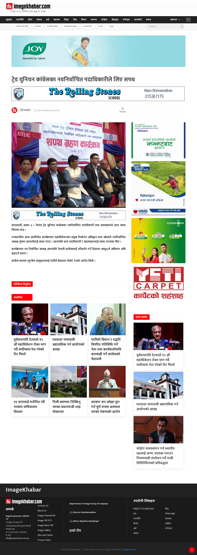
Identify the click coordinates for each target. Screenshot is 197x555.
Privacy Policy (44, 540)
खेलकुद (115, 20)
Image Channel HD (46, 516)
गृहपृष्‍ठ (9, 20)
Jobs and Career (45, 535)
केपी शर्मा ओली (23, 26)
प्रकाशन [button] (173, 20)
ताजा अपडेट (141, 317)
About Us (42, 511)
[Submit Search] (182, 26)
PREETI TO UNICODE (143, 509)
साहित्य (104, 20)
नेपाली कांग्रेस (53, 26)
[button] (188, 19)
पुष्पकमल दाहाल (71, 26)
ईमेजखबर (25, 110)
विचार (83, 20)
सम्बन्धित (18, 298)
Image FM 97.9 (45, 520)
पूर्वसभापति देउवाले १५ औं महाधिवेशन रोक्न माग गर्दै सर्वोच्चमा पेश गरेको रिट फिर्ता (155, 360)
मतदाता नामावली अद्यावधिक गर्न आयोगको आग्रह (157, 406)
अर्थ (47, 20)
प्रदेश (30, 20)
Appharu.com (130, 550)
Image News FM (45, 525)
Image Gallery (44, 530)
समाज (39, 20)
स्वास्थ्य (57, 20)
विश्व (75, 20)
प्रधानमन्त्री (88, 26)
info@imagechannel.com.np (17, 538)
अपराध (94, 20)
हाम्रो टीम (75, 531)
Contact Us (43, 506)
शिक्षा (66, 20)
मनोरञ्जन (126, 20)
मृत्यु (112, 26)
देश (134, 514)
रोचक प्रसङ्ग (170, 514)
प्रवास (148, 20)
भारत (101, 26)
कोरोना (38, 26)
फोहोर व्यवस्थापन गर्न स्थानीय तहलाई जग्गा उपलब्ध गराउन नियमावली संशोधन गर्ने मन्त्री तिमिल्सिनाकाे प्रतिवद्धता (155, 456)
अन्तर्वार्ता (138, 20)
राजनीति (20, 20)
